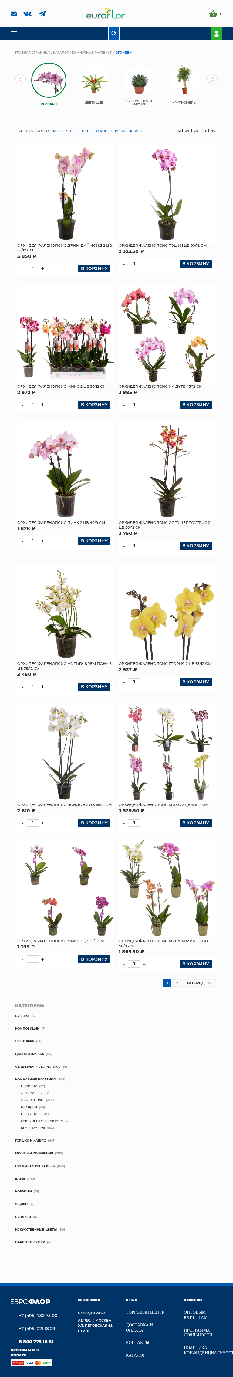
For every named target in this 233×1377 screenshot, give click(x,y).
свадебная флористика (37, 1066)
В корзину (94, 268)
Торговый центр (145, 1312)
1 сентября (24, 1041)
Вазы (20, 1178)
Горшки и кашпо (30, 1140)
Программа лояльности (198, 1333)
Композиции (27, 1028)
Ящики (21, 1204)
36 (196, 131)
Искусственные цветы (36, 1229)
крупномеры (33, 1128)
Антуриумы (31, 1093)
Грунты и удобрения (34, 1153)
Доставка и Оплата (139, 1328)
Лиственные (32, 1100)
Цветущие (30, 1114)
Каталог (61, 52)
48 (205, 131)
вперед (196, 982)
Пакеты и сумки (30, 1242)
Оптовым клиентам (196, 1315)
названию (61, 131)
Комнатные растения (92, 52)
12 (179, 131)
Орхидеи (29, 1107)
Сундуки (23, 1216)
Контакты (137, 1342)
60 (213, 131)
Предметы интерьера (35, 1166)
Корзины (23, 1191)
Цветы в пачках (29, 1054)
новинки (29, 1086)
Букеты (22, 1016)
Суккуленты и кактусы (42, 1121)
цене (81, 131)
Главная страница (32, 52)
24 (187, 131)
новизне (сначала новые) (118, 131)
